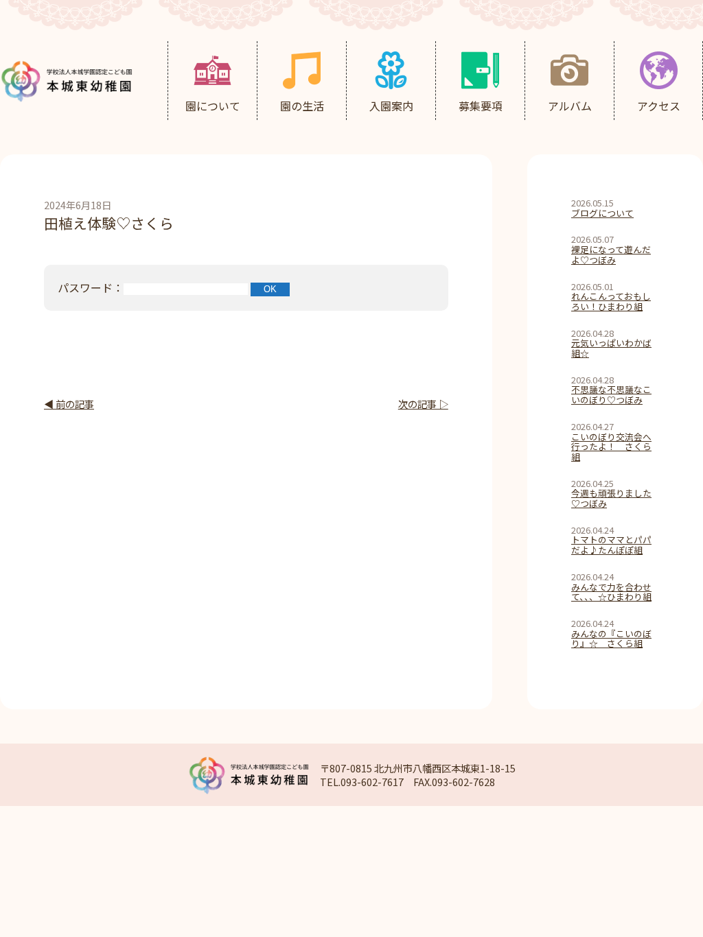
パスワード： (91, 287)
